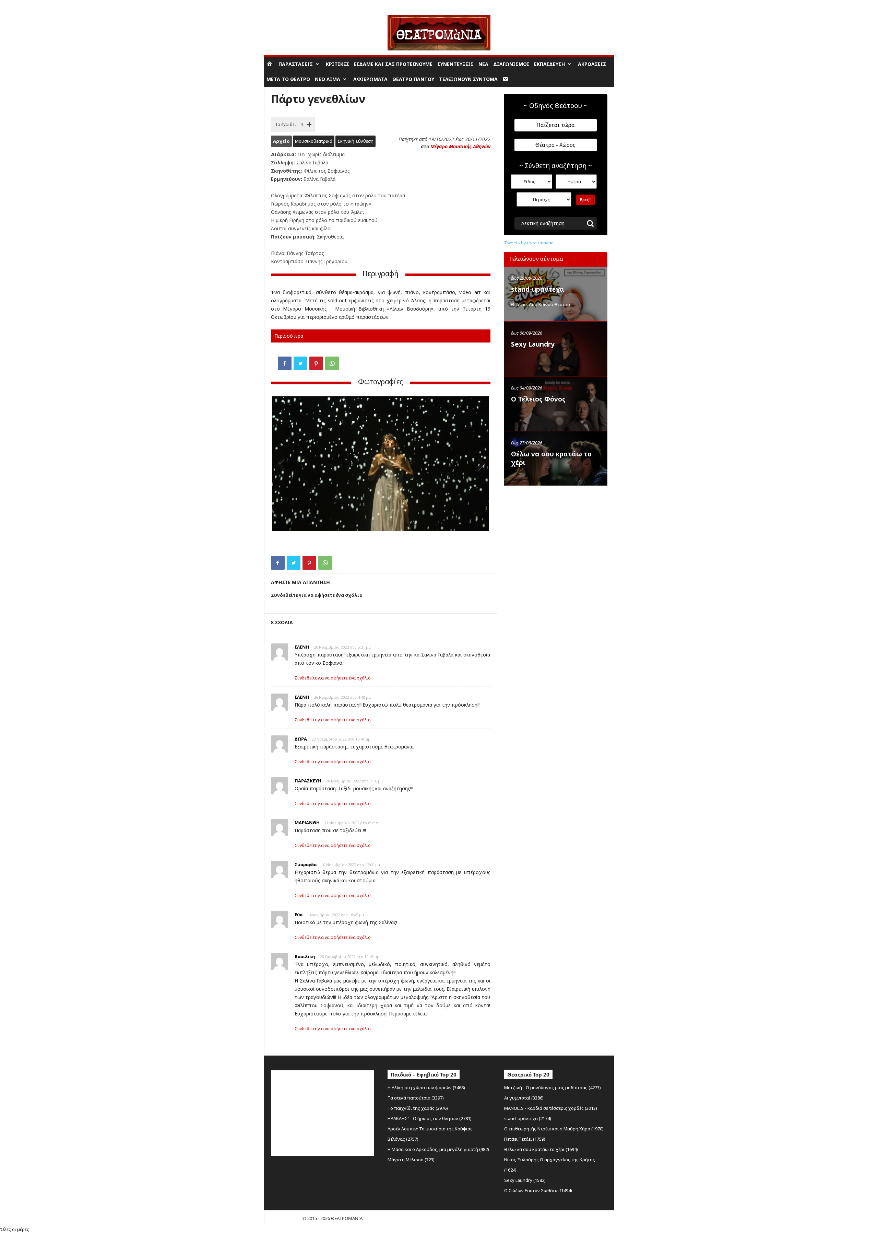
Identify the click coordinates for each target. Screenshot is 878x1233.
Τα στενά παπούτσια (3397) (416, 1098)
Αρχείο (281, 141)
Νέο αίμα (327, 79)
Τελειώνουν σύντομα (468, 79)
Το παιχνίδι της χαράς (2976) (418, 1108)
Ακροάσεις (592, 64)
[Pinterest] (316, 363)
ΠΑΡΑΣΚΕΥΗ (308, 781)
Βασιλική (305, 956)
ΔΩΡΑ (301, 739)
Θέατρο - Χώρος (555, 145)
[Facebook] (285, 363)
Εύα (298, 914)
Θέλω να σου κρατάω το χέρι (551, 458)
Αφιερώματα (370, 79)
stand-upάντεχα (537, 289)
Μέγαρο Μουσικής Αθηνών (460, 146)
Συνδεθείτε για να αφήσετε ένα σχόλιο (333, 678)
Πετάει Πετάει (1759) (524, 1139)
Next (479, 464)
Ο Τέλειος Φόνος (538, 399)
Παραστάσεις (295, 64)
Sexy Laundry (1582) (525, 1180)
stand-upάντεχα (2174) (527, 1118)
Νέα (483, 64)
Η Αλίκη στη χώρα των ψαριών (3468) (426, 1087)
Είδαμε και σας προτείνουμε (393, 64)
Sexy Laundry (533, 344)
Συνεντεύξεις (455, 64)
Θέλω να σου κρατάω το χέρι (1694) (541, 1149)
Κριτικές (337, 64)
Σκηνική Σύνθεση (355, 141)
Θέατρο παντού (413, 79)
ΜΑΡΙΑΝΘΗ (307, 822)
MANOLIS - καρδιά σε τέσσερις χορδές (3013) (550, 1108)
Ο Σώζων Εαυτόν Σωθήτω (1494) (538, 1190)
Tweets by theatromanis (529, 243)
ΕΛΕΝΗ (302, 647)
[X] (300, 363)
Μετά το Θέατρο (288, 79)
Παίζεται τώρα (555, 125)
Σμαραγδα (306, 864)
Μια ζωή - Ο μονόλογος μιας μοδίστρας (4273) (552, 1087)
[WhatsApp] (332, 363)
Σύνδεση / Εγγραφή (283, 5)
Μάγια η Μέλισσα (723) (411, 1159)
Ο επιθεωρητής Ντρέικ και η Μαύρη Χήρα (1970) (554, 1129)
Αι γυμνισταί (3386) (524, 1098)
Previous (282, 464)
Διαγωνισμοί (511, 64)
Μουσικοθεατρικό (313, 141)
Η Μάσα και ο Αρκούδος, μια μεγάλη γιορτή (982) (438, 1149)
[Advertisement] (555, 533)
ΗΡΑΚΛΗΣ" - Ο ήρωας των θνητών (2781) (430, 1118)
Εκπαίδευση (549, 64)
